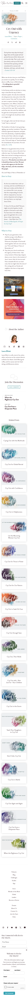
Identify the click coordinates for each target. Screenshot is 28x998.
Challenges (14, 878)
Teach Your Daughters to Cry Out (14, 731)
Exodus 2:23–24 (10, 70)
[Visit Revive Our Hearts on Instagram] (3, 927)
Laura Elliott (8, 36)
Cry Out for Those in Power (14, 561)
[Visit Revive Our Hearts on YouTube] (12, 927)
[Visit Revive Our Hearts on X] (20, 927)
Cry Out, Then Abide (14, 656)
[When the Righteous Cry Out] (3, 11)
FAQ (14, 917)
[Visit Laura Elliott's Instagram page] (23, 346)
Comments (14, 38)
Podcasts (14, 872)
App (14, 883)
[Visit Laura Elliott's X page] (9, 346)
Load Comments (14, 387)
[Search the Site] (22, 3)
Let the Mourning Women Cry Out (14, 536)
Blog (14, 875)
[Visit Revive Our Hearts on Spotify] (16, 927)
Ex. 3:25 (8, 145)
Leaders (14, 897)
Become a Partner (14, 900)
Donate (17, 3)
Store (14, 889)
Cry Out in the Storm (14, 706)
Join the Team (14, 914)
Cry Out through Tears (14, 633)
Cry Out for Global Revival (14, 464)
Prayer (20, 36)
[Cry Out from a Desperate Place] (25, 11)
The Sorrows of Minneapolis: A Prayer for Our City (13, 221)
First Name (5, 942)
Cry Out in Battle (14, 779)
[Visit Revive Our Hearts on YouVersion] (24, 927)
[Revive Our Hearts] (7, 3)
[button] (25, 3)
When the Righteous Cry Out (14, 853)
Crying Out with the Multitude (14, 440)
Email (4, 947)
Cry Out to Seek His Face (14, 609)
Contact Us (14, 911)
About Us (14, 908)
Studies (14, 880)
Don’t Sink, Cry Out (14, 756)
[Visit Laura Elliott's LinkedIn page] (19, 346)
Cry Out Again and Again (14, 803)
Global (14, 894)
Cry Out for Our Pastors (14, 585)
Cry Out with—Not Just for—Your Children (14, 681)
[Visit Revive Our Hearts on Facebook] (7, 927)
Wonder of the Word (14, 891)
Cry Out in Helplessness (14, 512)
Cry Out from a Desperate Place (14, 828)
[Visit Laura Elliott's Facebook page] (14, 346)
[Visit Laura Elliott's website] (4, 346)
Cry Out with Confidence (14, 488)
